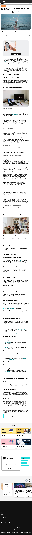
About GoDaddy (3, 503)
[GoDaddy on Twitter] (7, 523)
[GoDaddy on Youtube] (9, 523)
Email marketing (8, 342)
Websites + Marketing (25, 465)
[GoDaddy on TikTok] (5, 523)
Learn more (5, 494)
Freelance (16, 486)
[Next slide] (30, 480)
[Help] (26, 1)
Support (2, 505)
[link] (6, 32)
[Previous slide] (27, 480)
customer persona (21, 260)
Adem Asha (16, 12)
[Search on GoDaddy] (30, 3)
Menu (2, 3)
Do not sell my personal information (16, 527)
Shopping (2, 514)
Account (2, 512)
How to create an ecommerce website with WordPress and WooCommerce (7, 490)
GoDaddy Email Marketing (24, 458)
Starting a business (25, 460)
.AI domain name (11, 308)
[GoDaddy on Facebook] (1, 523)
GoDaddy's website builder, (22, 329)
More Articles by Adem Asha (7, 468)
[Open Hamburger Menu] (1, 1)
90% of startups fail (8, 61)
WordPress (6, 484)
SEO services (7, 347)
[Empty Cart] (29, 1)
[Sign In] (28, 1)
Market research (15, 114)
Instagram (18, 345)
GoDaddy (22, 406)
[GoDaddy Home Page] (4, 517)
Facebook (14, 345)
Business (27, 486)
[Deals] (24, 1)
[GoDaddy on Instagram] (3, 523)
